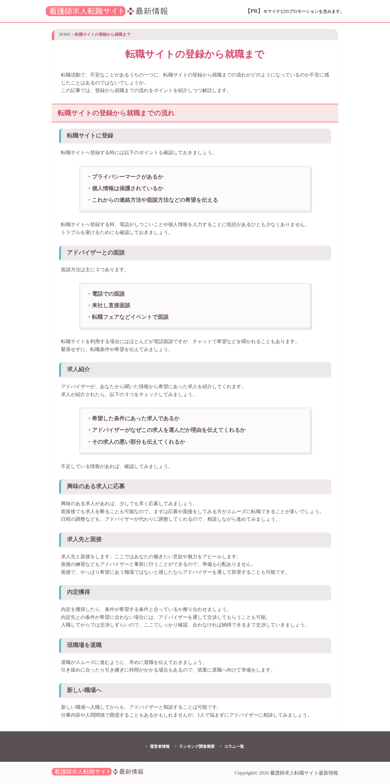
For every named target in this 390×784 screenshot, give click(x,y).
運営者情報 (160, 746)
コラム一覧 (234, 746)
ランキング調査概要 (197, 746)
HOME (65, 34)
